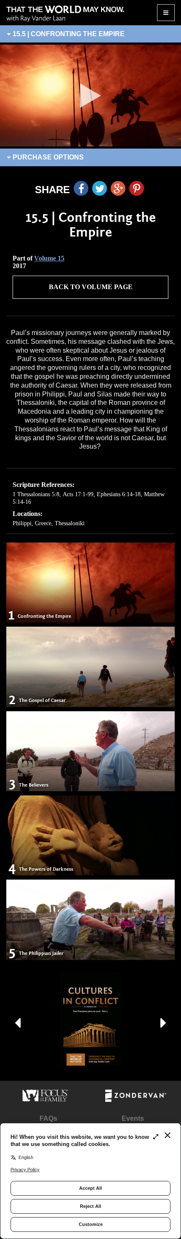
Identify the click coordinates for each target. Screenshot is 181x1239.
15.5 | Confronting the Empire (68, 33)
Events (133, 1118)
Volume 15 (49, 258)
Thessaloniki (70, 523)
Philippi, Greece (32, 523)
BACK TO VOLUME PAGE (91, 286)
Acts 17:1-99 (78, 494)
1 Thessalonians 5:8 (36, 494)
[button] (18, 1019)
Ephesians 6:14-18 (119, 494)
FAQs (48, 1118)
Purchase (47, 157)
